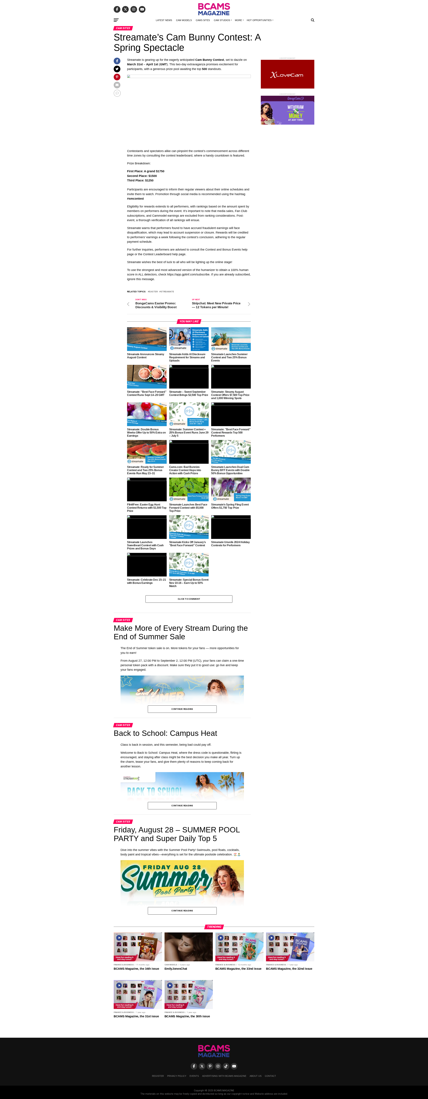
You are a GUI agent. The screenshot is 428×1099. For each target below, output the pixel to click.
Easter (153, 292)
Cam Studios (222, 20)
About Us (255, 1076)
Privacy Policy (176, 1076)
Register (158, 1076)
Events (194, 1076)
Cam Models (184, 20)
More (238, 20)
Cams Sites (203, 20)
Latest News (164, 20)
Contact (270, 1076)
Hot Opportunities (259, 20)
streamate (167, 292)
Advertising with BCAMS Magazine (224, 1076)
